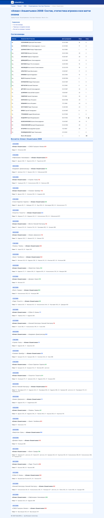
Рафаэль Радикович (30, 56)
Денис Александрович (31, 60)
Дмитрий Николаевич (31, 42)
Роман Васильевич (29, 71)
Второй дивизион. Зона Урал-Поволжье (39, 6)
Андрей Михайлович (30, 114)
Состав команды (18, 24)
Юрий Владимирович (30, 117)
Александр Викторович (30, 128)
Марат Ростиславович (30, 64)
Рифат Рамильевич (31, 132)
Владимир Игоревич (28, 78)
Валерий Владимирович (32, 125)
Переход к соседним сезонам (21, 27)
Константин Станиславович (32, 67)
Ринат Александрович (33, 46)
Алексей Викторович (30, 92)
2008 (25, 6)
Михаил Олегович (29, 53)
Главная (13, 6)
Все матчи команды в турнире (21, 29)
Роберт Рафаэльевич (31, 49)
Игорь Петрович (28, 100)
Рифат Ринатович (29, 107)
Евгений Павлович (29, 85)
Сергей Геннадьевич (28, 110)
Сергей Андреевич (29, 74)
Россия (20, 6)
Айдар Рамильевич (30, 82)
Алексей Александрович (30, 89)
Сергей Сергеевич (29, 96)
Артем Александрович (32, 121)
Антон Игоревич (28, 103)
